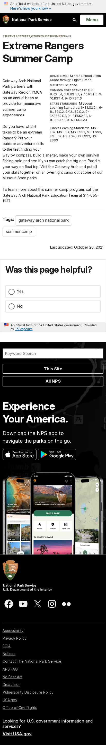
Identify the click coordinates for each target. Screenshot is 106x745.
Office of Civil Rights (20, 707)
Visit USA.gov (17, 733)
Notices (9, 653)
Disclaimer (11, 684)
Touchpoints (23, 328)
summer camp (19, 231)
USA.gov (10, 700)
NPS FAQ (10, 669)
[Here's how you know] (53, 6)
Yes (20, 291)
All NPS (53, 381)
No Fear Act (12, 677)
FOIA (7, 646)
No (20, 306)
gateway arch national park (44, 220)
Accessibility (13, 630)
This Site (53, 368)
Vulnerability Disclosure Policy (28, 692)
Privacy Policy (14, 638)
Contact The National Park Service (32, 661)
